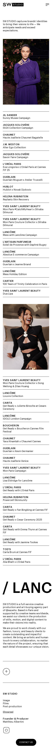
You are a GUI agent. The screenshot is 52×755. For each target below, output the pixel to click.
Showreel (8, 711)
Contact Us (26, 742)
